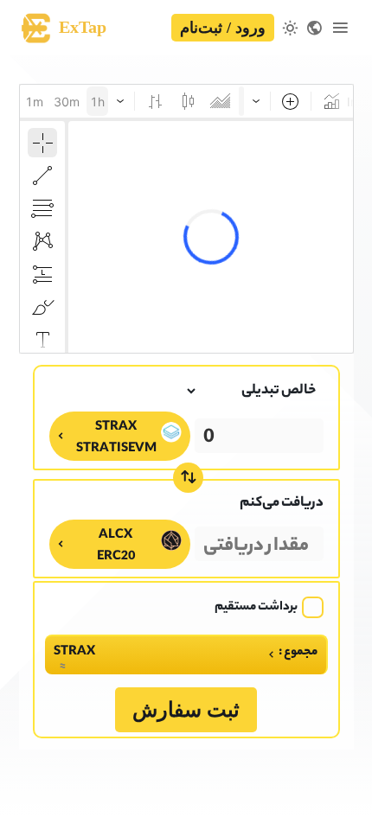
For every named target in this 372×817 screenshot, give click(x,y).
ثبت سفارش (186, 710)
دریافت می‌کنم (282, 503)
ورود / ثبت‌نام (223, 27)
